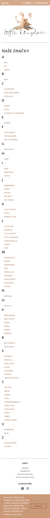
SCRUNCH (8, 356)
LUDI (6, 248)
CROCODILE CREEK (11, 92)
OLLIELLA (8, 305)
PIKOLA (7, 326)
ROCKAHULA (9, 346)
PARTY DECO (9, 319)
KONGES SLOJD (10, 216)
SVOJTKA (7, 374)
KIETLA (7, 213)
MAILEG (7, 261)
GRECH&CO (9, 149)
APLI (6, 62)
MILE (6, 268)
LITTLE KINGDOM (11, 237)
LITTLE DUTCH (10, 233)
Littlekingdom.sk (10, 241)
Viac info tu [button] (17, 514)
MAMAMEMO (9, 265)
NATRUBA (8, 296)
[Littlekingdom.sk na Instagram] (27, 489)
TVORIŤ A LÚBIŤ (10, 420)
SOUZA (7, 367)
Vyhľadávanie (25, 471)
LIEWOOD (8, 230)
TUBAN (7, 416)
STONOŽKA (8, 371)
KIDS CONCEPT (10, 209)
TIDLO (6, 398)
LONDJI (7, 244)
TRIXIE (7, 413)
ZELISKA (7, 446)
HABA (6, 159)
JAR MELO (8, 196)
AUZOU (7, 70)
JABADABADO (9, 185)
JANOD (6, 189)
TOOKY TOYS (9, 405)
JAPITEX (7, 192)
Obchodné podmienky (25, 474)
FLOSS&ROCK (9, 132)
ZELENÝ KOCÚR (10, 443)
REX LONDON (9, 343)
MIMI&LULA (9, 272)
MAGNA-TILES (9, 257)
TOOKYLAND (9, 409)
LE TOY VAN (8, 226)
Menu (7, 3)
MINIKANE (8, 275)
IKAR (6, 168)
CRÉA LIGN (8, 96)
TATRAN (7, 395)
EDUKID (7, 123)
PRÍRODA (7, 333)
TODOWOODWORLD (12, 402)
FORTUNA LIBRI (10, 136)
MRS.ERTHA (9, 283)
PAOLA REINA (9, 315)
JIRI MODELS (9, 200)
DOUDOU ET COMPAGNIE (14, 113)
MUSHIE (7, 286)
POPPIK (7, 330)
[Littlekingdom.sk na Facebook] (22, 489)
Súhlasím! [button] (38, 506)
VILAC (6, 433)
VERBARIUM (9, 429)
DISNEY (7, 106)
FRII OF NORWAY (11, 139)
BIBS (6, 79)
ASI (5, 66)
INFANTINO (8, 172)
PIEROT (7, 322)
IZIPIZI (7, 176)
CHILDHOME (9, 89)
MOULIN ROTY (10, 279)
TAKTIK (7, 391)
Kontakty (25, 468)
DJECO (6, 109)
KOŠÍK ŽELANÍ (42, 3)
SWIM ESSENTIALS (11, 378)
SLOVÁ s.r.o (8, 360)
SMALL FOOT (9, 363)
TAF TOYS (8, 387)
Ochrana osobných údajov (25, 477)
